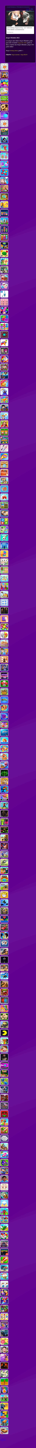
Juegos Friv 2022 (22, 43)
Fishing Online (14, 50)
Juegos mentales (16, 54)
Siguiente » (3, 1440)
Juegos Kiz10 (24, 54)
